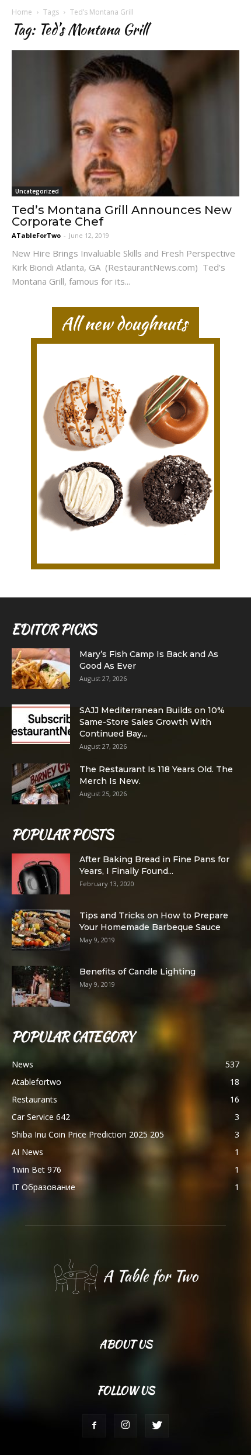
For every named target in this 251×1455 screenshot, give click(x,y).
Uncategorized (37, 191)
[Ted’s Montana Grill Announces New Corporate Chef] (125, 123)
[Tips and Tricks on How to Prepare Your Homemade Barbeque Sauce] (41, 930)
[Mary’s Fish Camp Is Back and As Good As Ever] (41, 668)
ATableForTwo (36, 235)
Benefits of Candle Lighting (137, 971)
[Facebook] (94, 1425)
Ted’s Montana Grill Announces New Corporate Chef (122, 216)
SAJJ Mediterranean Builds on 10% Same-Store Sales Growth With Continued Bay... (152, 722)
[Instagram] (125, 1425)
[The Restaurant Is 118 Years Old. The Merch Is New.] (41, 783)
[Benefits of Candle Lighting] (41, 986)
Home (22, 12)
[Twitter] (157, 1425)
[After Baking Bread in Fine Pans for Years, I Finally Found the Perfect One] (41, 873)
